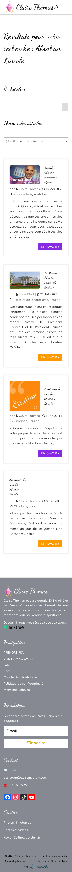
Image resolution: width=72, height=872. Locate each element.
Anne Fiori (26, 294)
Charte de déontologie (20, 677)
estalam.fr (33, 837)
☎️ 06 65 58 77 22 (15, 785)
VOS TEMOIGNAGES (18, 658)
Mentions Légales (17, 689)
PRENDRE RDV (14, 652)
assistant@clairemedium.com (25, 777)
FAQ (7, 665)
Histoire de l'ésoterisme (31, 299)
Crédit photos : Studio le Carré (27, 861)
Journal (55, 299)
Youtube (40, 194)
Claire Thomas (29, 189)
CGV (7, 671)
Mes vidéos (24, 194)
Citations (20, 421)
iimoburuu (23, 822)
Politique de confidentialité (23, 683)
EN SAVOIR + (50, 246)
